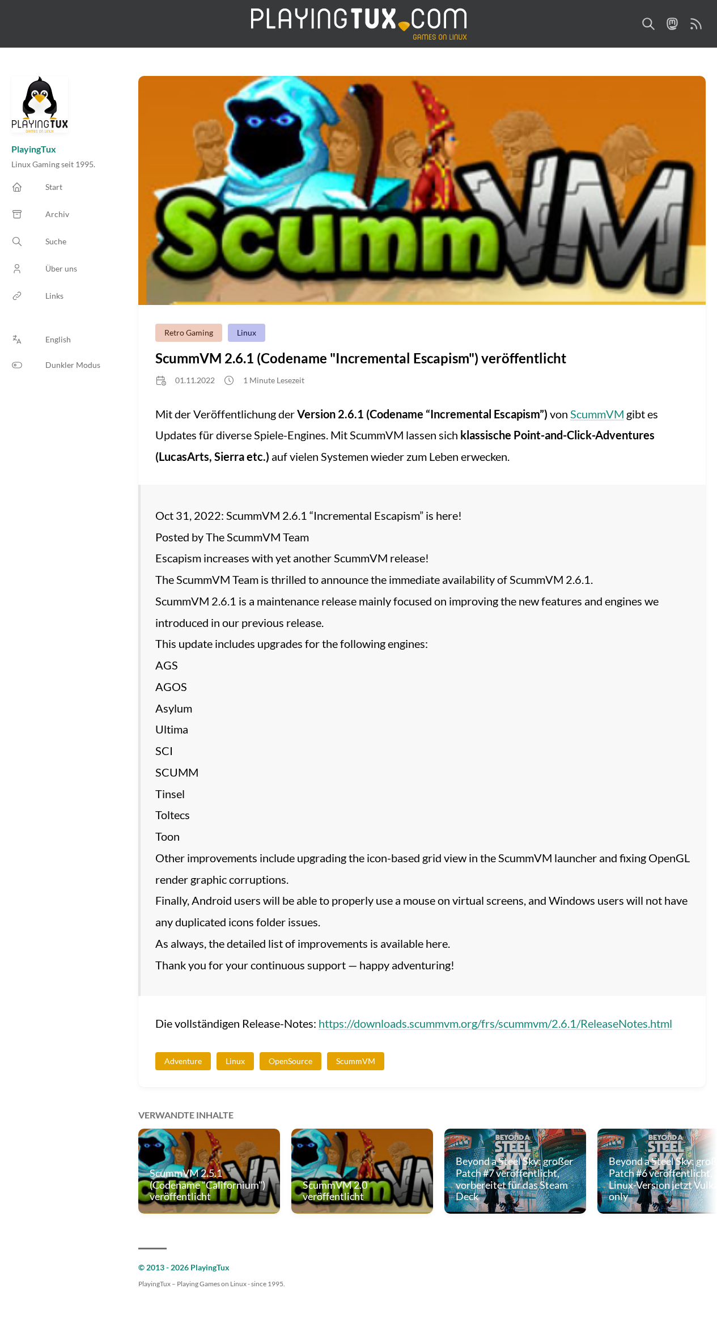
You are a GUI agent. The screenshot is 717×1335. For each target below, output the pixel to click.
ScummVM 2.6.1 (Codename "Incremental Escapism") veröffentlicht (360, 358)
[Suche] (648, 23)
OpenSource (290, 1061)
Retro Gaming (188, 332)
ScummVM (597, 414)
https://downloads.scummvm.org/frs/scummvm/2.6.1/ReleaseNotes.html (495, 1023)
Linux (246, 332)
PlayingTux (33, 148)
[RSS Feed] (696, 23)
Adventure (183, 1061)
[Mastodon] (672, 23)
